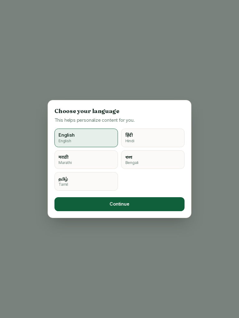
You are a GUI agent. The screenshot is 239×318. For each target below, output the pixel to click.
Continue (119, 204)
